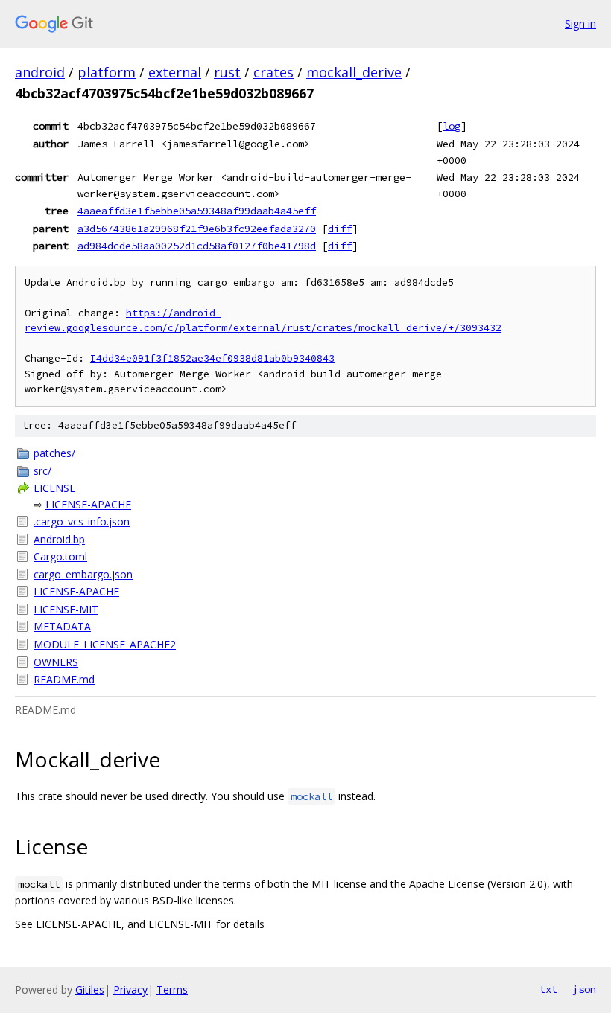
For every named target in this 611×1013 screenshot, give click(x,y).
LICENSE (54, 488)
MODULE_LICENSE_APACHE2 (105, 644)
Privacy (130, 989)
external (174, 72)
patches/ (54, 453)
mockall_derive (354, 72)
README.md (64, 679)
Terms (172, 989)
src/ (42, 471)
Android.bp (59, 539)
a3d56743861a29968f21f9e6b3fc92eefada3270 (196, 228)
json (584, 989)
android (40, 72)
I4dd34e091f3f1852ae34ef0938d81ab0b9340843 (212, 358)
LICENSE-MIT (66, 609)
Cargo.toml (60, 556)
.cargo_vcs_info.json (82, 521)
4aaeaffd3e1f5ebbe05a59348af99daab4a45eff (196, 210)
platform (106, 72)
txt (548, 989)
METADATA (62, 626)
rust (227, 72)
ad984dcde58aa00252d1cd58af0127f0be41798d (196, 245)
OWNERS (56, 662)
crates (273, 72)
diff (340, 228)
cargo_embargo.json (83, 574)
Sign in (580, 23)
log (451, 125)
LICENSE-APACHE (88, 504)
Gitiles (89, 989)
